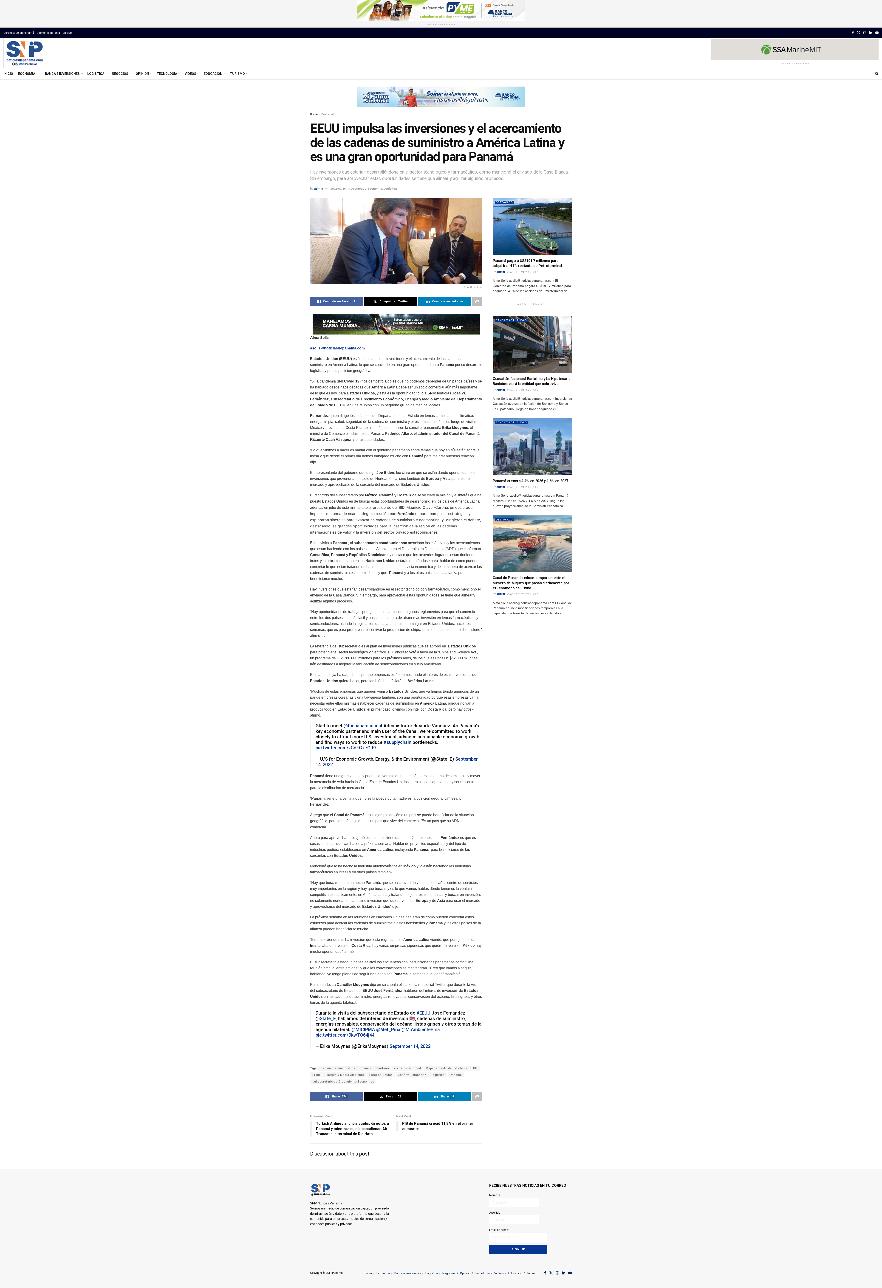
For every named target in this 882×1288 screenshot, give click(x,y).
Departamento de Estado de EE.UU (451, 1068)
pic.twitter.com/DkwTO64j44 (345, 1035)
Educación (213, 74)
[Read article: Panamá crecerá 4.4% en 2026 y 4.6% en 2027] (532, 446)
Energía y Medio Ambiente (344, 1075)
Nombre (494, 1195)
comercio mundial (407, 1068)
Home (314, 114)
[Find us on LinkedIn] (870, 32)
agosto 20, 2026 (520, 594)
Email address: (499, 1230)
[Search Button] (877, 73)
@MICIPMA (363, 1029)
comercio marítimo (375, 1068)
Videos (190, 74)
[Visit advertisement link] (441, 10)
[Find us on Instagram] (864, 32)
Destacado (328, 114)
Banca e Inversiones (62, 74)
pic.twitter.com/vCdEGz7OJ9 (346, 748)
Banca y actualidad (511, 320)
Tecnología (167, 74)
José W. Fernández (412, 1075)
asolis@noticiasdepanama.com (337, 348)
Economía (26, 74)
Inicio (8, 74)
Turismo (237, 74)
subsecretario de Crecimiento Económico (343, 1081)
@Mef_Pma (388, 1029)
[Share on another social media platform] (477, 301)
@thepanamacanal (363, 725)
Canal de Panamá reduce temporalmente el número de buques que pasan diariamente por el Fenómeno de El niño (531, 583)
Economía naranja (48, 32)
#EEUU (423, 1013)
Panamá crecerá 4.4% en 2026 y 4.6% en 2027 (530, 481)
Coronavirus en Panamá (18, 32)
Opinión (142, 74)
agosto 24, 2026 (520, 272)
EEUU (316, 1075)
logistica (438, 1075)
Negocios (120, 74)
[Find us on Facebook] (853, 32)
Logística (95, 74)
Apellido (494, 1212)
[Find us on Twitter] (858, 32)
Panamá (456, 1075)
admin (318, 188)
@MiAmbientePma (420, 1029)
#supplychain (397, 742)
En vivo (67, 32)
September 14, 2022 (410, 1046)
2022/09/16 (338, 188)
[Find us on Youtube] (877, 32)
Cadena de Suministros (338, 1068)
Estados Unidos (381, 1075)
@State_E (326, 1018)
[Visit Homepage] (24, 53)
